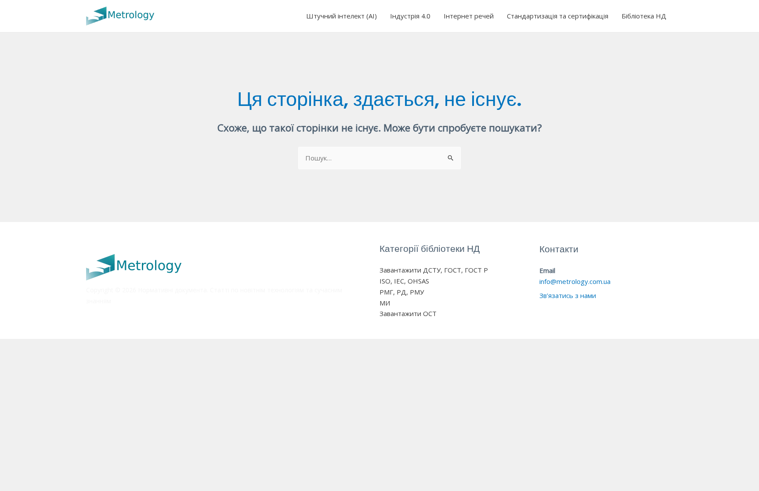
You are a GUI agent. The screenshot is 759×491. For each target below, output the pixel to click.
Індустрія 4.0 (410, 15)
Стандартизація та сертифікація (557, 15)
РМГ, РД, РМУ (402, 291)
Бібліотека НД (644, 15)
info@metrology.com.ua (575, 281)
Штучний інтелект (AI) (341, 15)
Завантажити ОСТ (408, 313)
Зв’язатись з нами (567, 295)
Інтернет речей (469, 15)
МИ (385, 302)
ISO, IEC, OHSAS (404, 280)
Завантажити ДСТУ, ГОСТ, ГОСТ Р (434, 270)
